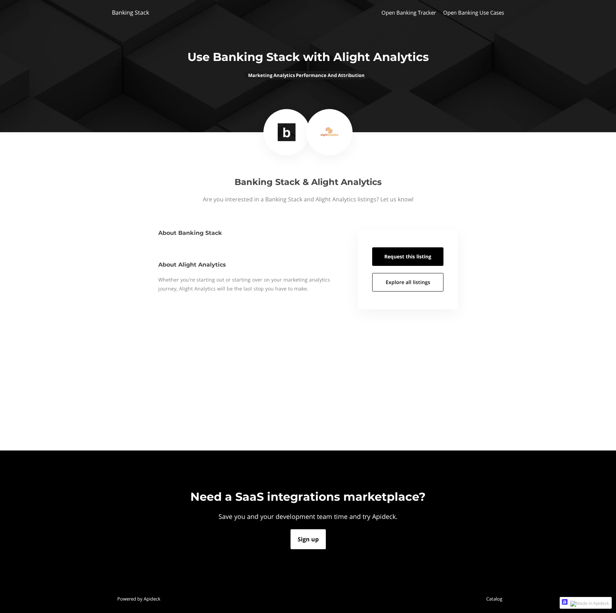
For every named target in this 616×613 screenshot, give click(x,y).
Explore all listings (408, 282)
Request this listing (407, 256)
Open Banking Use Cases (473, 12)
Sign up (308, 539)
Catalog (494, 599)
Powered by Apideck (138, 599)
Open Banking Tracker (408, 12)
